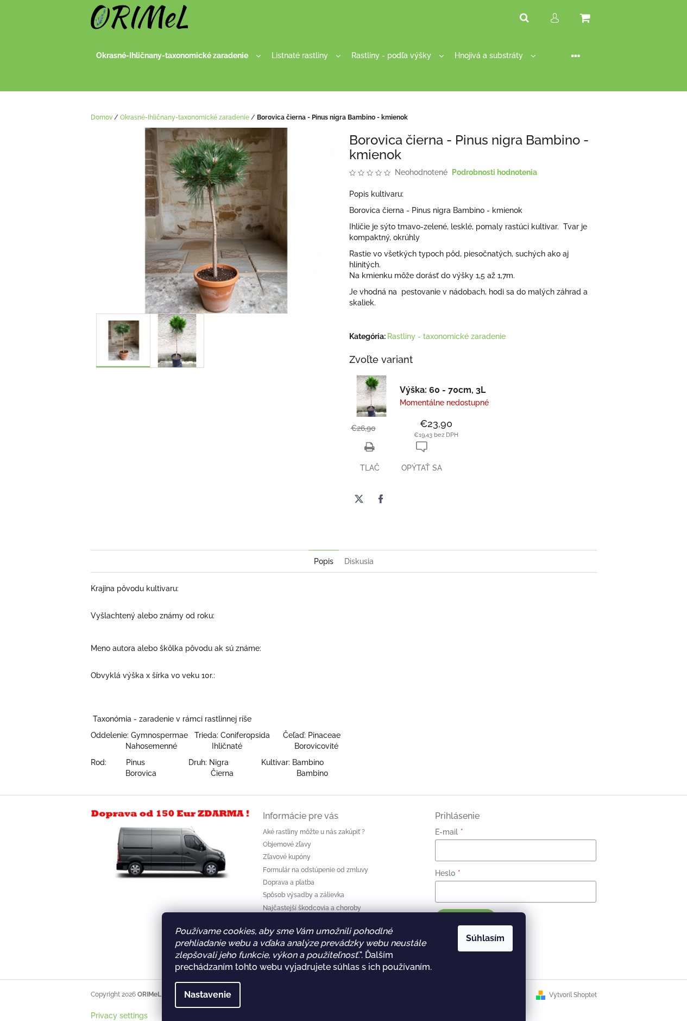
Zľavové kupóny (287, 857)
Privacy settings (119, 1015)
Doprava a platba (288, 882)
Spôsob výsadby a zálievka (303, 895)
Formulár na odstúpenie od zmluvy (315, 870)
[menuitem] (178, 55)
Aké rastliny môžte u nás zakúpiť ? (314, 832)
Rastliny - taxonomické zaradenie (446, 336)
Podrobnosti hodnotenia (494, 172)
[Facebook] (380, 499)
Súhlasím (485, 938)
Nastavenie (207, 994)
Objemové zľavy (287, 844)
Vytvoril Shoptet (573, 995)
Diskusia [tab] (359, 561)
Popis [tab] (323, 561)
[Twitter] (359, 499)
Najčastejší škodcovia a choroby (312, 908)
